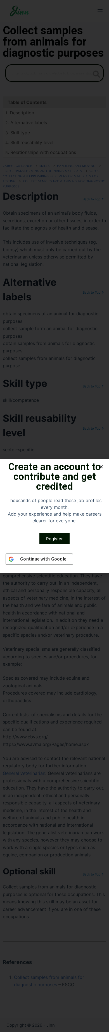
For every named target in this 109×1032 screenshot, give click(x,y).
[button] (101, 467)
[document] (54, 516)
